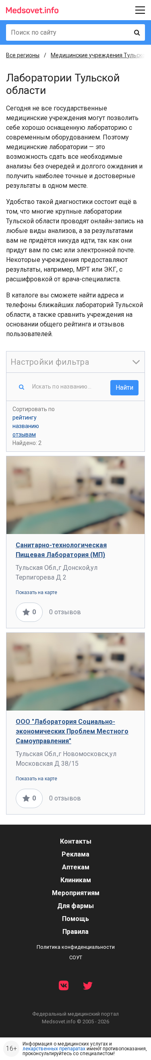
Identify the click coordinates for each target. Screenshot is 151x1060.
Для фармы (75, 906)
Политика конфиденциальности (76, 947)
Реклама (75, 854)
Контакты (75, 841)
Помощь (75, 919)
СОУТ (75, 957)
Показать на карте (36, 592)
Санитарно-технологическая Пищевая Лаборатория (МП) (61, 550)
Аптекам (75, 867)
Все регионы (22, 55)
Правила (75, 931)
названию (25, 426)
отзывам (24, 434)
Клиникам (75, 880)
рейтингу (24, 417)
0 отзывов (65, 612)
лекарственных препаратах (54, 1049)
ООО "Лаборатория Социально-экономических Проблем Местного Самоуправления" (72, 731)
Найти (124, 387)
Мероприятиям (75, 893)
